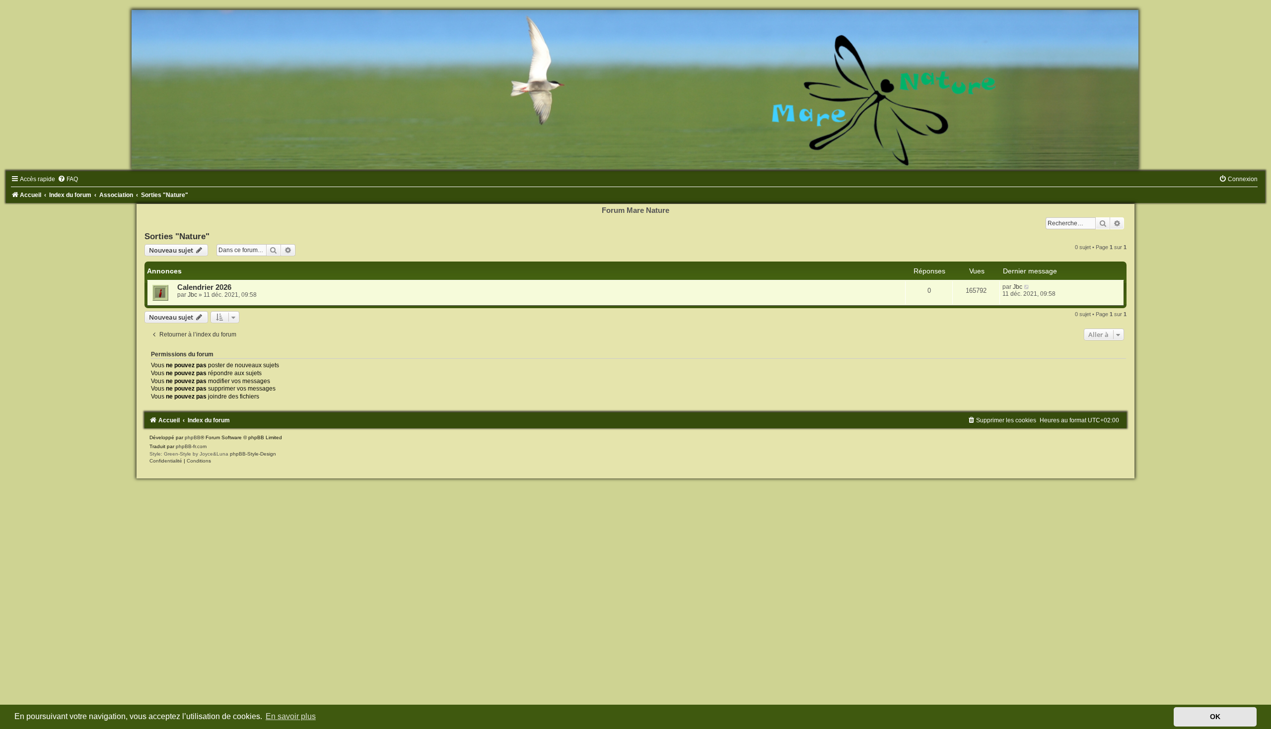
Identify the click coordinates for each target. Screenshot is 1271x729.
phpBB (193, 437)
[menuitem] (68, 179)
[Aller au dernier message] (1027, 286)
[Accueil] (635, 89)
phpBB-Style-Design (253, 454)
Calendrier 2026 (204, 287)
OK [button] (1215, 717)
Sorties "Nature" (177, 236)
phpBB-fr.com (191, 446)
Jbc (192, 294)
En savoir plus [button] (291, 716)
